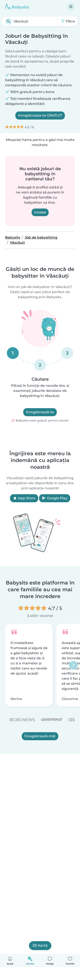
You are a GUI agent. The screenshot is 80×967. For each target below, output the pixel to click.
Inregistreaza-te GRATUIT (40, 115)
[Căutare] (8, 21)
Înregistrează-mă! (40, 736)
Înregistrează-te (40, 412)
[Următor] (73, 665)
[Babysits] (17, 6)
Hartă (43, 945)
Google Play (56, 498)
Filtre (70, 21)
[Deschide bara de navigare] (71, 7)
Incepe (40, 212)
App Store (26, 498)
